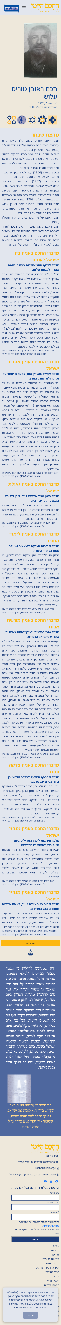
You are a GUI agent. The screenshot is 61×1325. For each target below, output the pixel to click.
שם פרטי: (54, 1192)
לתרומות (30, 943)
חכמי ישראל (52, 1280)
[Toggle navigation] (23, 7)
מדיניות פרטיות (51, 1259)
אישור (30, 1315)
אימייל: (54, 1212)
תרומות (55, 1250)
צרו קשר (54, 1254)
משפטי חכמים (51, 1285)
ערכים (55, 1276)
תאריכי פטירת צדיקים (47, 1267)
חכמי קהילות (52, 1272)
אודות (56, 1246)
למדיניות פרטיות (50, 1225)
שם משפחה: (53, 1202)
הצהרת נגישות (51, 1263)
